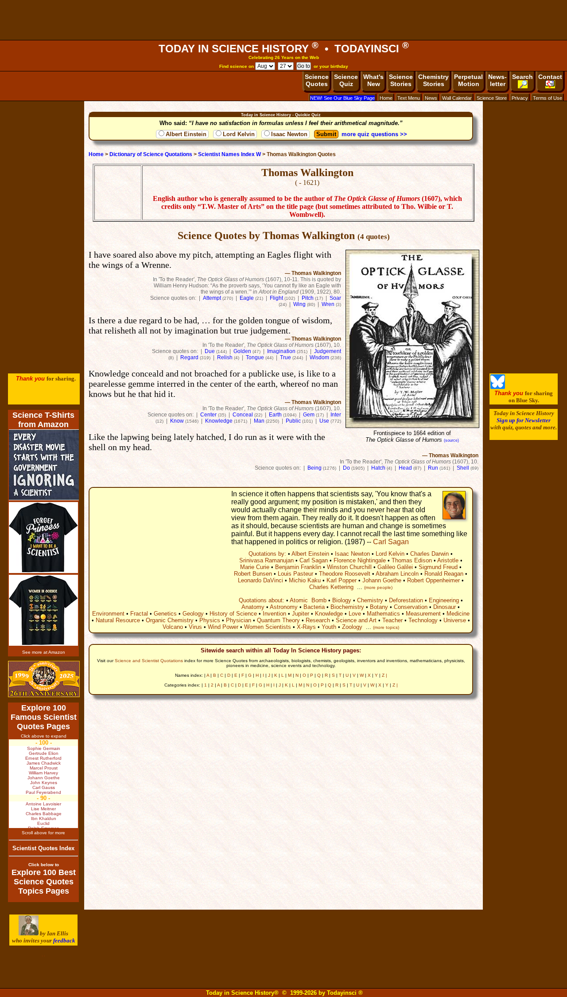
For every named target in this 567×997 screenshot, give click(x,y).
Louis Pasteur (295, 573)
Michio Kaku (305, 580)
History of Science (233, 613)
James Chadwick (44, 763)
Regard (189, 357)
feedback (64, 940)
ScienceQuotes (317, 80)
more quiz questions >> (374, 134)
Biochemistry (347, 607)
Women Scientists (267, 627)
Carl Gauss (43, 787)
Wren (328, 304)
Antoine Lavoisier (43, 803)
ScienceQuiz (346, 80)
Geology (193, 613)
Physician (238, 620)
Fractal (139, 613)
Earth (275, 415)
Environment (108, 613)
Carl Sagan (391, 542)
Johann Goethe (381, 580)
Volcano (173, 627)
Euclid (43, 823)
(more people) (378, 587)
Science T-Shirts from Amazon (43, 420)
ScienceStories (401, 80)
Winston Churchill (349, 567)
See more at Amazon (43, 652)
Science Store (492, 98)
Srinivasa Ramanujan (266, 560)
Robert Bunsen (253, 573)
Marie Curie (254, 567)
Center (208, 415)
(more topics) (386, 627)
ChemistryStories (433, 80)
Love (355, 613)
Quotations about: (261, 600)
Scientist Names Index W (229, 154)
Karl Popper (341, 580)
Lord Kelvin (239, 134)
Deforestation (406, 600)
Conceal (243, 415)
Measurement (423, 613)
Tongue (255, 357)
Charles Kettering (331, 587)
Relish (225, 357)
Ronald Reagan (443, 573)
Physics (209, 620)
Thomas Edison (412, 560)
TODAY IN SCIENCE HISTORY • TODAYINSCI (284, 49)
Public (293, 421)
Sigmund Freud (438, 567)
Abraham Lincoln (397, 573)
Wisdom (319, 357)
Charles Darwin (429, 553)
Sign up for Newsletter (524, 420)
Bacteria (314, 607)
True (285, 357)
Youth (329, 627)
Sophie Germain (43, 748)
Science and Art (356, 620)
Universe (454, 620)
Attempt (212, 298)
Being (314, 468)
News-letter (497, 80)
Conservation (410, 607)
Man (259, 421)
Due (210, 351)
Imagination (281, 351)
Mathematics (383, 613)
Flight (276, 298)
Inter (335, 415)
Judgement (327, 351)
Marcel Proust (44, 767)
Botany (379, 607)
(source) (451, 440)
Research (318, 620)
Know (177, 421)
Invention (274, 613)
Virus (195, 627)
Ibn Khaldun (43, 818)
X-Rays (306, 627)
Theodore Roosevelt (344, 573)
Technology (423, 620)
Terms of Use (547, 98)
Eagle (247, 298)
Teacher (392, 620)
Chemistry (370, 600)
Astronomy (284, 607)
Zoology (352, 627)
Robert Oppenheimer (433, 580)
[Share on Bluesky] (497, 387)
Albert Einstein (186, 134)
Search (522, 76)
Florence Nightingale (360, 560)
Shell (463, 468)
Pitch (308, 298)
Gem (309, 415)
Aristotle (447, 560)
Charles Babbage (44, 813)
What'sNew (373, 80)
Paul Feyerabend (43, 792)
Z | (384, 675)
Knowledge (219, 421)
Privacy (520, 98)
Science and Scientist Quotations (149, 660)
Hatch (378, 468)
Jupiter (300, 613)
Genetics (165, 613)
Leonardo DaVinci (260, 580)
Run (433, 468)
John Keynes (43, 782)
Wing (299, 304)
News (431, 98)
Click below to (43, 864)
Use (324, 421)
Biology (341, 600)
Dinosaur (444, 607)
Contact (550, 76)
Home (386, 98)
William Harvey (43, 772)
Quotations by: (267, 553)
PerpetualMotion (468, 80)
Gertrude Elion (43, 753)
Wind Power (223, 627)
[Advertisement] (283, 20)
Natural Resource (118, 620)
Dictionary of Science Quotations (150, 154)
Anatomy (252, 607)
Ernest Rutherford (43, 758)
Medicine (458, 613)
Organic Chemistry (170, 620)
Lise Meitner (43, 808)
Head (405, 468)
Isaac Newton (289, 134)
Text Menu (408, 98)
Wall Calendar (457, 98)
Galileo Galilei (395, 567)
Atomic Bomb (308, 600)
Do (346, 468)
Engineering (444, 600)
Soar (335, 298)
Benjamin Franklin (298, 567)
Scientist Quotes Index (43, 848)
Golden (242, 351)
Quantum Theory (278, 620)
